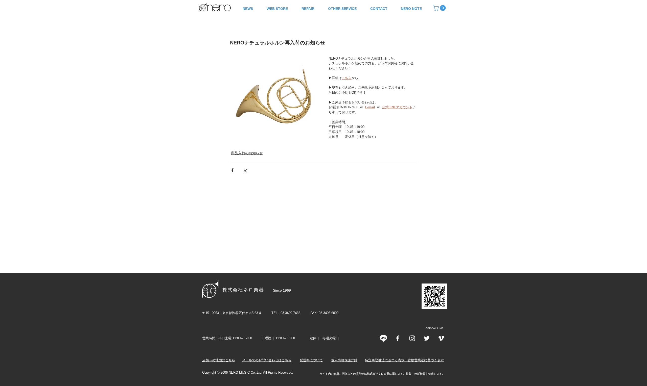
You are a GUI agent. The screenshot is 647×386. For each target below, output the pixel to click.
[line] (383, 338)
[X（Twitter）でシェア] (244, 170)
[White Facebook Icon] (398, 338)
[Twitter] (426, 338)
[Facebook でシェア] (232, 170)
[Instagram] (412, 338)
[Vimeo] (441, 338)
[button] (440, 8)
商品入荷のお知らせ (247, 153)
